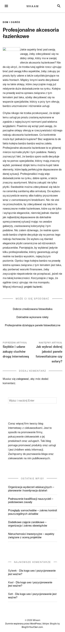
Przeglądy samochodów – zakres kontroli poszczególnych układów (32, 511)
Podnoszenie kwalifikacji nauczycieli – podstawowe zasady (30, 500)
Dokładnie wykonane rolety (32, 317)
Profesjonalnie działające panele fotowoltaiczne (32, 325)
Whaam (32, 6)
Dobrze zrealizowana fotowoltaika (32, 309)
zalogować (22, 379)
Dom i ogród (11, 22)
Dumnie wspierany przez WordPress (23, 623)
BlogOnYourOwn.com (32, 626)
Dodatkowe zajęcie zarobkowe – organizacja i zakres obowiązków (27, 523)
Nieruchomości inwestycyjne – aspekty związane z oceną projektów (31, 535)
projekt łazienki (33, 286)
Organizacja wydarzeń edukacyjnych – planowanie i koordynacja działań (31, 488)
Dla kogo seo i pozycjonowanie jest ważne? (32, 572)
